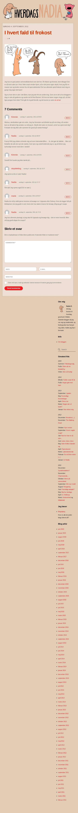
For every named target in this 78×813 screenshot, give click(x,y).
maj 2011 (61, 788)
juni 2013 (61, 690)
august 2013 (62, 682)
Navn (7, 269)
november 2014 (63, 631)
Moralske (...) (70, 417)
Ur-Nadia (66, 460)
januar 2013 (62, 709)
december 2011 (63, 760)
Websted (9, 277)
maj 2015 (61, 611)
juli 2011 (60, 780)
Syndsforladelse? (64, 470)
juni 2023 (61, 529)
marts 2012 (62, 749)
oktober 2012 (62, 721)
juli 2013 (60, 686)
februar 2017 (62, 556)
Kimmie (14, 117)
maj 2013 (61, 694)
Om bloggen (62, 342)
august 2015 (62, 600)
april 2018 (61, 549)
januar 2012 (62, 757)
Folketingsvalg (69, 364)
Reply (68, 118)
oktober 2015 (62, 592)
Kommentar (11, 242)
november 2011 (63, 764)
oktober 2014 (62, 635)
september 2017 (63, 552)
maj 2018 (61, 545)
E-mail (42, 269)
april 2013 (61, 698)
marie (13, 196)
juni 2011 (61, 784)
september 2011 (63, 772)
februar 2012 (62, 753)
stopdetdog (16, 168)
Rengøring (67, 487)
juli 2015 (60, 604)
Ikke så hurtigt (67, 372)
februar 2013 (62, 706)
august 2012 (62, 729)
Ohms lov (65, 401)
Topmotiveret (66, 449)
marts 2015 (62, 615)
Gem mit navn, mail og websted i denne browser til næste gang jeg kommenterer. (35, 282)
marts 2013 (62, 702)
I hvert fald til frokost (27, 32)
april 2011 (61, 792)
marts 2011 (62, 796)
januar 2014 (62, 670)
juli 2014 (60, 647)
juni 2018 (61, 541)
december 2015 (63, 584)
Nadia (13, 136)
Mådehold (61, 500)
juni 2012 (61, 737)
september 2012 (63, 725)
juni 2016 (61, 568)
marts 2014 (62, 662)
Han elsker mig (68, 409)
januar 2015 (62, 623)
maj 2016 (61, 572)
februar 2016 (62, 576)
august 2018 (62, 537)
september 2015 (63, 596)
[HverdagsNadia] (38, 19)
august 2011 (62, 776)
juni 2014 (61, 651)
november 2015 (63, 588)
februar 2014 (62, 666)
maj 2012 (61, 741)
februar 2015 (62, 619)
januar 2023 (62, 533)
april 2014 (61, 659)
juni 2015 (61, 607)
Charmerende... (63, 476)
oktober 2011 (62, 768)
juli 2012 (60, 733)
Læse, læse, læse (68, 441)
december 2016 (63, 560)
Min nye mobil (70, 484)
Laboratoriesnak (68, 452)
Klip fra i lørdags (66, 492)
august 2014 (62, 643)
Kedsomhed (67, 497)
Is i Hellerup (66, 495)
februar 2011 (62, 800)
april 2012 (61, 745)
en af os (57, 100)
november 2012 (63, 717)
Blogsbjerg (61, 511)
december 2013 (63, 674)
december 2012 (63, 713)
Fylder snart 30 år (69, 380)
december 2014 (63, 627)
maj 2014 (61, 655)
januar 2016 (62, 580)
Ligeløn (68, 393)
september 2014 (63, 639)
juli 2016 (60, 564)
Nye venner (68, 427)
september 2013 (63, 678)
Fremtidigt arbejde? (68, 489)
